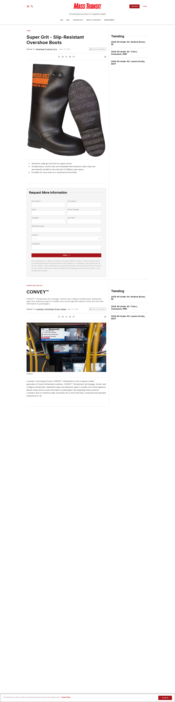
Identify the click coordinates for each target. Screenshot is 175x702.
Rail (68, 20)
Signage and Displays (35, 285)
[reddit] (70, 57)
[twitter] (66, 57)
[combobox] (66, 238)
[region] (87, 698)
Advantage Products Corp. (46, 49)
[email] (74, 57)
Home (28, 30)
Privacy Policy (65, 697)
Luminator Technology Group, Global (51, 309)
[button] (28, 6)
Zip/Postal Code (37, 226)
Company (35, 218)
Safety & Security (93, 20)
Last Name (72, 201)
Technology (78, 20)
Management (109, 20)
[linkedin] (63, 57)
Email (34, 209)
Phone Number (73, 209)
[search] (31, 6)
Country (35, 235)
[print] (105, 57)
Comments (35, 244)
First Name (36, 201)
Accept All (165, 698)
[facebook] (59, 57)
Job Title (71, 218)
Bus (61, 20)
